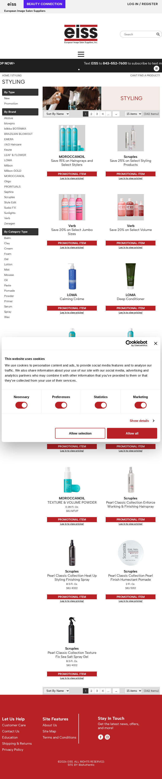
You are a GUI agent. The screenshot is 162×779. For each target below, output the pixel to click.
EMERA (9, 139)
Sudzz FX (10, 207)
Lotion (8, 264)
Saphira (9, 191)
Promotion (11, 103)
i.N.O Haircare (12, 144)
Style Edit (10, 202)
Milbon (8, 165)
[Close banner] (155, 343)
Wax (6, 317)
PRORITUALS (12, 186)
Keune (8, 149)
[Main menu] (81, 54)
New (7, 98)
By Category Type (15, 231)
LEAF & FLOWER (15, 155)
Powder (9, 296)
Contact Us (10, 731)
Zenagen (9, 223)
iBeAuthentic (86, 764)
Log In (133, 4)
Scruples (9, 197)
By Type (9, 92)
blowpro (9, 123)
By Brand (10, 111)
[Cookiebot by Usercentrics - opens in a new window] (128, 343)
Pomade (9, 290)
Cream (8, 248)
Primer (8, 301)
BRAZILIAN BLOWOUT (18, 133)
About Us (50, 725)
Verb (7, 218)
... (108, 113)
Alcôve (8, 118)
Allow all (132, 433)
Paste (7, 285)
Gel (6, 259)
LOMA (8, 160)
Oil (6, 280)
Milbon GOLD (12, 170)
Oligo (7, 181)
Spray (7, 311)
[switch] (61, 405)
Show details (139, 420)
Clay (7, 243)
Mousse (9, 274)
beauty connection (44, 4)
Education (10, 737)
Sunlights (9, 213)
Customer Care (14, 725)
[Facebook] (100, 737)
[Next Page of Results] (116, 114)
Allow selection (80, 433)
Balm (7, 238)
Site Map (49, 731)
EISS (11, 4)
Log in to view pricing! (72, 178)
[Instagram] (107, 737)
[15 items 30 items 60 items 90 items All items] (133, 113)
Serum (8, 306)
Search (159, 34)
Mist (6, 269)
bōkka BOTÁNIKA (15, 128)
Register (150, 4)
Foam (7, 253)
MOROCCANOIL (14, 176)
